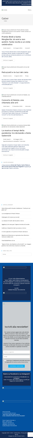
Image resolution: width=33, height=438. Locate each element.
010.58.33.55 (11, 423)
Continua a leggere (9, 60)
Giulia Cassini (7, 48)
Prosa (26, 76)
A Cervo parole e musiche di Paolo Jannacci (15, 231)
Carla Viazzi (6, 106)
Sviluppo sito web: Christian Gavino (16, 436)
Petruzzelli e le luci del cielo (15, 72)
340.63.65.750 (11, 424)
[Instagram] (5, 383)
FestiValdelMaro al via (8, 240)
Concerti (27, 48)
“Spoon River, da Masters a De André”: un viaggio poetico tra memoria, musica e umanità (16, 244)
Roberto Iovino (7, 76)
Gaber (5, 21)
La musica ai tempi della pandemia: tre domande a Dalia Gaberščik (16, 133)
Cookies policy (17, 432)
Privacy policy (24, 432)
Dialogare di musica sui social (10, 217)
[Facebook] (3, 383)
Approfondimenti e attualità (11, 141)
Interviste (28, 106)
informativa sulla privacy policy (19, 362)
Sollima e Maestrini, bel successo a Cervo (14, 228)
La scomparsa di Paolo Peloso (11, 213)
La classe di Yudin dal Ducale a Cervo (13, 220)
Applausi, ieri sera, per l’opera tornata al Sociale (15, 224)
